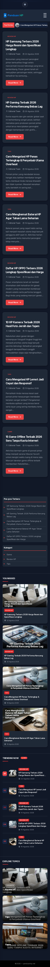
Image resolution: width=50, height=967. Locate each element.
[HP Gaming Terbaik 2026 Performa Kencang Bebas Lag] (25, 637)
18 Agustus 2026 (13, 703)
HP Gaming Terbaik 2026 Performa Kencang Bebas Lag (26, 515)
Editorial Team (14, 54)
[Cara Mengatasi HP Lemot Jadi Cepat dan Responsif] (25, 790)
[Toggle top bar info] (25, 4)
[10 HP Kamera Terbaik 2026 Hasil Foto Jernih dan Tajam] (25, 807)
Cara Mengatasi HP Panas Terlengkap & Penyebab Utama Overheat (24, 522)
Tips (8, 564)
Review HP (11, 559)
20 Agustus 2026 (13, 662)
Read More (13, 83)
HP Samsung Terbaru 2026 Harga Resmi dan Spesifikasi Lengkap (26, 507)
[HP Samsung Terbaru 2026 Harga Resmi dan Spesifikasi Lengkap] (25, 595)
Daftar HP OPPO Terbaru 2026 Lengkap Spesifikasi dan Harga (24, 537)
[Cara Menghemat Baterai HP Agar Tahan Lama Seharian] (25, 719)
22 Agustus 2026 (13, 620)
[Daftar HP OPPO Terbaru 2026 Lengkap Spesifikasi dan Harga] (25, 824)
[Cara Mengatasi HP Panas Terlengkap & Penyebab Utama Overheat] (25, 678)
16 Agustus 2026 (13, 744)
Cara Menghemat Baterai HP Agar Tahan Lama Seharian (24, 530)
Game (9, 554)
